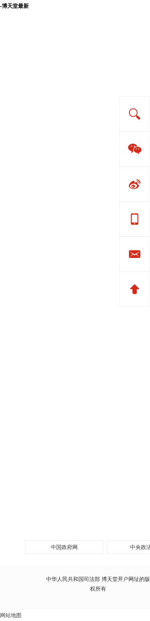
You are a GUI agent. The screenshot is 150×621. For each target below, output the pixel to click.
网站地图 (11, 615)
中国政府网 (64, 547)
